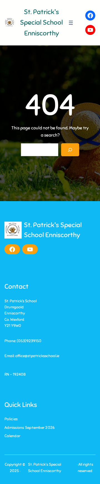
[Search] (70, 149)
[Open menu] (71, 22)
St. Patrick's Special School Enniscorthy (41, 22)
